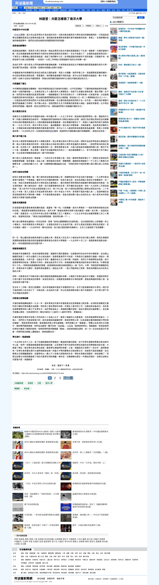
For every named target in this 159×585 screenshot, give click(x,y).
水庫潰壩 (58, 539)
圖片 (130, 10)
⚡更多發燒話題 (20, 536)
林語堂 (21, 26)
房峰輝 (82, 542)
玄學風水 (64, 560)
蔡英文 (92, 542)
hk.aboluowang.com (54, 1)
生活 (32, 8)
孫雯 (41, 542)
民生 (98, 10)
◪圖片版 (139, 13)
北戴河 (61, 542)
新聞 (20, 8)
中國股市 (18, 542)
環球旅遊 (91, 569)
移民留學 (57, 569)
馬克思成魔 (49, 539)
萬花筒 (77, 569)
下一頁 (68, 378)
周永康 (105, 542)
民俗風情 (98, 569)
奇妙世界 (84, 569)
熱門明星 (42, 566)
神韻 (31, 539)
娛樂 (46, 8)
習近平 (65, 539)
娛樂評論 (64, 566)
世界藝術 (24, 563)
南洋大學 (49, 383)
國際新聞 (63, 10)
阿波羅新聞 (24, 3)
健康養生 (28, 560)
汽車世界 (49, 569)
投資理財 (114, 560)
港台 (118, 10)
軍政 (35, 10)
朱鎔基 (21, 539)
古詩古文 (107, 560)
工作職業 (71, 560)
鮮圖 (103, 569)
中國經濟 (55, 10)
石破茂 (36, 542)
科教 (88, 10)
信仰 (123, 10)
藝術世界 (92, 560)
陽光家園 (85, 573)
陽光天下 (78, 573)
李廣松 (47, 369)
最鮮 (22, 569)
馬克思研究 (56, 573)
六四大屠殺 (81, 539)
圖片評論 (86, 556)
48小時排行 (118, 22)
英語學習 (135, 560)
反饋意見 (98, 579)
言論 (26, 556)
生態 (113, 10)
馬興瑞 (41, 539)
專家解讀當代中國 (45, 573)
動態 (46, 556)
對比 (71, 556)
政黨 (55, 556)
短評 (59, 556)
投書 (67, 556)
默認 (106, 26)
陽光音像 (93, 573)
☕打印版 (131, 13)
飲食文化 (28, 569)
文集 (50, 556)
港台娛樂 (49, 566)
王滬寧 (25, 542)
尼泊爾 (23, 544)
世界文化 (121, 560)
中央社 (17, 35)
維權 (103, 10)
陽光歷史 (64, 573)
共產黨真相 (18, 383)
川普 (35, 539)
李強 (30, 542)
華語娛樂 (35, 566)
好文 (63, 556)
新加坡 (27, 388)
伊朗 (16, 539)
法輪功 (96, 539)
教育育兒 (78, 560)
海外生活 (57, 560)
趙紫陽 (98, 542)
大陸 (48, 10)
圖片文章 (45, 563)
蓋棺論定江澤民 (33, 573)
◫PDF (144, 13)
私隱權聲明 (113, 579)
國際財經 (71, 10)
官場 (93, 10)
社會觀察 (42, 569)
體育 (108, 10)
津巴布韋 (68, 542)
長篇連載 (38, 563)
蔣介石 (55, 542)
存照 (76, 556)
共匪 (39, 383)
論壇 (52, 8)
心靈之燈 (49, 560)
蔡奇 (87, 542)
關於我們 (91, 579)
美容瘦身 (99, 560)
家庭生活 (42, 560)
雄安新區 (47, 542)
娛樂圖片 (78, 566)
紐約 (52, 131)
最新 (29, 10)
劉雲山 (75, 542)
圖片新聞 (107, 553)
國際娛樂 (57, 566)
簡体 (103, 1)
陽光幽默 (71, 573)
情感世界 (35, 569)
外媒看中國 (33, 556)
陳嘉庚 (17, 388)
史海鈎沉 (35, 560)
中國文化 (85, 560)
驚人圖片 (24, 573)
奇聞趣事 (71, 569)
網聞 (83, 10)
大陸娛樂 (28, 566)
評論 (26, 8)
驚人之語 (41, 556)
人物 (78, 10)
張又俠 (90, 539)
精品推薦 (71, 566)
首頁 (14, 8)
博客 (58, 8)
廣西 (27, 539)
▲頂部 (121, 579)
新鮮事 (39, 8)
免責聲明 (106, 579)
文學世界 (31, 563)
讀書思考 (128, 560)
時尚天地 (64, 569)
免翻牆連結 (110, 1)
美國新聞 (42, 10)
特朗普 (102, 539)
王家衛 (17, 544)
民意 (80, 556)
